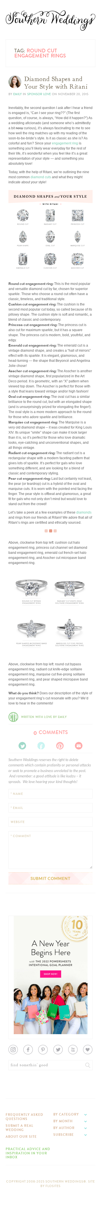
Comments (50, 732)
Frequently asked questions (24, 1116)
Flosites (53, 1186)
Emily (17, 94)
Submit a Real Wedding (19, 1127)
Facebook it (21, 255)
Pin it (16, 264)
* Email (17, 808)
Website (18, 822)
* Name (17, 794)
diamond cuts (41, 177)
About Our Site (21, 1136)
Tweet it (18, 260)
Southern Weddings (50, 20)
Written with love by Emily (43, 717)
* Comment (21, 836)
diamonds (83, 512)
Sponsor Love (39, 94)
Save (16, 251)
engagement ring (65, 143)
